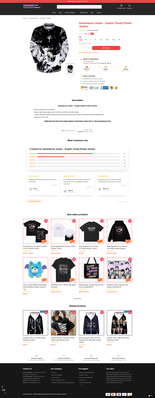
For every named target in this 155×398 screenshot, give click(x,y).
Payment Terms (83, 375)
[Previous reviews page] (118, 201)
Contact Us (82, 380)
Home (25, 18)
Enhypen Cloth (33, 18)
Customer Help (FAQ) (85, 382)
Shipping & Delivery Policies (86, 372)
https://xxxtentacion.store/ (102, 121)
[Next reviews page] (126, 201)
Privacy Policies (55, 377)
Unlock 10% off (3, 390)
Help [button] (152, 395)
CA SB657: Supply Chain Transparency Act (63, 382)
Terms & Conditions (56, 375)
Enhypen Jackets (45, 18)
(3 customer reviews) (92, 30)
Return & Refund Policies (86, 377)
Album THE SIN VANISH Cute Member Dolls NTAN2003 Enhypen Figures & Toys (35, 287)
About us (53, 372)
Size (80, 36)
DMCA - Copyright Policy (58, 380)
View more (77, 298)
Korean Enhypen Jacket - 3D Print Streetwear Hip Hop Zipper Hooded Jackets (90, 340)
